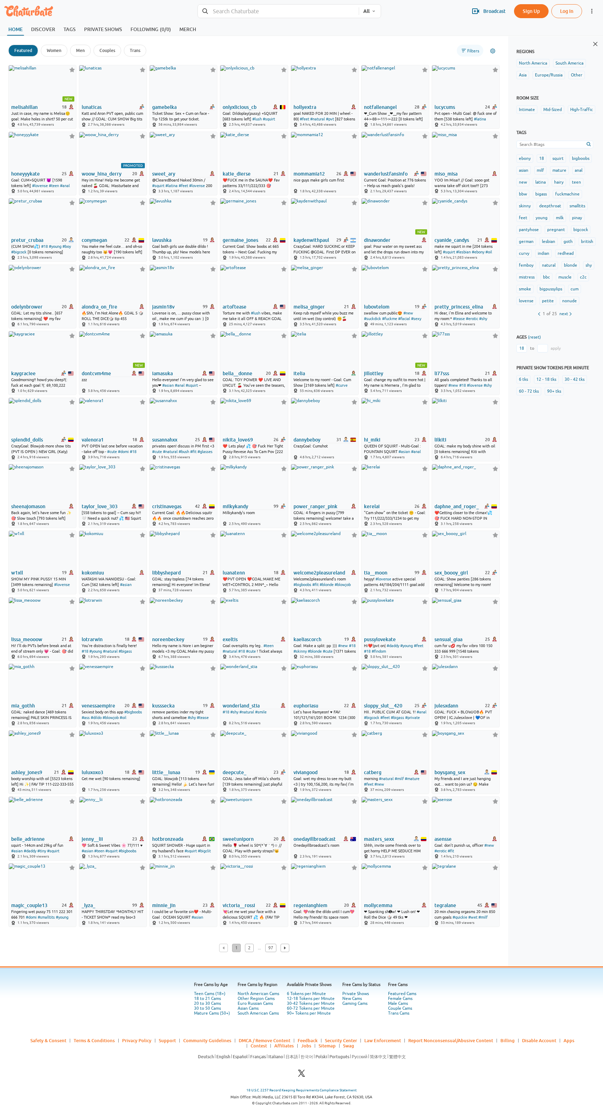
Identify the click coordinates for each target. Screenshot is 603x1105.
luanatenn (234, 573)
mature (559, 170)
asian (523, 170)
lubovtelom (376, 307)
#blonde (327, 585)
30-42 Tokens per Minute (311, 1003)
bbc (546, 277)
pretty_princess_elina (458, 307)
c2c (583, 277)
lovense (526, 300)
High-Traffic (581, 109)
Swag (348, 1045)
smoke (525, 289)
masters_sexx (379, 839)
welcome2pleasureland (319, 573)
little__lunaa (166, 772)
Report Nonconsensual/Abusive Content (450, 1040)
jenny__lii (92, 839)
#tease (459, 319)
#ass (86, 717)
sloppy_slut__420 (383, 706)
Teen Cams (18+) (209, 993)
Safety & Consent (48, 1040)
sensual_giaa (448, 639)
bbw (523, 194)
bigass (541, 194)
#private (412, 717)
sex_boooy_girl (451, 573)
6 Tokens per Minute (306, 993)
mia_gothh (23, 706)
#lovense (40, 186)
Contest (259, 1045)
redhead (566, 253)
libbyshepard (166, 573)
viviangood (305, 772)
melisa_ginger (309, 307)
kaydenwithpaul (311, 240)
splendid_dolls (27, 440)
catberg (372, 772)
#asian (168, 385)
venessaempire (98, 706)
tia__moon (375, 573)
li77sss (441, 373)
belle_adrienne (28, 839)
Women (54, 50)
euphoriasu (305, 706)
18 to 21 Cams (207, 998)
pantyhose (529, 229)
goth (568, 241)
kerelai (372, 506)
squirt (558, 158)
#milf (399, 779)
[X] (301, 1075)
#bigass (125, 651)
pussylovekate (380, 639)
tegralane (445, 905)
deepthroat (550, 205)
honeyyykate (25, 174)
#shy (483, 319)
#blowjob (343, 585)
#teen (54, 186)
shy (589, 265)
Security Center (341, 1040)
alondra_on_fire (99, 307)
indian (543, 253)
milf (540, 170)
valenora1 (93, 440)
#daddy (393, 646)
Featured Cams (402, 993)
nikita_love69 (238, 440)
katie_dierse (237, 174)
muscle (565, 277)
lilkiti (440, 440)
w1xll (17, 573)
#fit (193, 452)
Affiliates (284, 1045)
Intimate (527, 109)
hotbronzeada (167, 839)
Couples (107, 50)
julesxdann (446, 706)
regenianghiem (310, 905)
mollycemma (378, 905)
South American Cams (258, 1013)
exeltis (230, 639)
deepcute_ (234, 772)
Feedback (308, 1040)
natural (549, 265)
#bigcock (19, 252)
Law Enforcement (382, 1040)
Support (167, 1040)
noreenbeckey (168, 639)
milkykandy (235, 506)
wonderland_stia (241, 706)
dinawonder (377, 240)
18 (541, 158)
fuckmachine (567, 194)
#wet (472, 917)
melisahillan (24, 107)
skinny (525, 205)
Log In (566, 11)
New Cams (352, 998)
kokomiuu (93, 573)
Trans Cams (398, 1013)
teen (576, 182)
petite (548, 300)
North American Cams (258, 993)
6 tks (523, 379)
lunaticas (92, 107)
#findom (379, 651)
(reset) (534, 337)
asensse (443, 839)
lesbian (548, 241)
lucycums (444, 107)
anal (578, 170)
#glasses (205, 452)
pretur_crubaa (27, 240)
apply (556, 348)
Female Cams (400, 998)
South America (569, 63)
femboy (526, 265)
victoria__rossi (239, 905)
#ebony (478, 252)
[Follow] (72, 69)
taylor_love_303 (100, 506)
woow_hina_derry (101, 174)
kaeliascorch (307, 639)
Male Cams (398, 1003)
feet (523, 217)
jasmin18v (163, 307)
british (587, 241)
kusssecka (163, 706)
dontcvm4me (96, 373)
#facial (404, 319)
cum (575, 289)
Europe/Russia (549, 75)
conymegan (94, 240)
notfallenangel (380, 107)
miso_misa (445, 174)
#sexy (416, 319)
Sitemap (327, 1045)
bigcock (580, 229)
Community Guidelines (207, 1040)
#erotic (472, 319)
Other (576, 75)
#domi (123, 452)
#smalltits (46, 917)
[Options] (493, 51)
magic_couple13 (29, 905)
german (526, 241)
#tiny (41, 851)
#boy (66, 246)
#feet (304, 119)
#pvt (330, 119)
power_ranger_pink (315, 506)
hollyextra (304, 107)
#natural (317, 119)
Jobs (306, 1045)
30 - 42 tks (575, 379)
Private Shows (355, 993)
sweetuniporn (238, 839)
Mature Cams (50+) (212, 1013)
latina (540, 182)
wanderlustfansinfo (386, 174)
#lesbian (463, 252)
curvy (524, 253)
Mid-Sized (552, 109)
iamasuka (162, 373)
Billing (507, 1040)
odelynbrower (27, 307)
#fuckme (389, 319)
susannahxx (164, 440)
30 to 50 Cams (207, 1008)
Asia (523, 75)
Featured (23, 50)
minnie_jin (164, 905)
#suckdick (372, 319)
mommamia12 (309, 174)
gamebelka (164, 107)
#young (55, 246)
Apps (569, 1040)
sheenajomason (28, 506)
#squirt (269, 119)
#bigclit (204, 851)
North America (533, 63)
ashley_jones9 (26, 772)
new (523, 182)
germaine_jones (240, 240)
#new (408, 313)
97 (270, 947)
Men (80, 50)
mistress (527, 277)
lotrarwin (92, 639)
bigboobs (580, 158)
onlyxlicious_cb (239, 107)
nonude (569, 300)
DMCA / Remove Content (264, 1040)
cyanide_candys (451, 240)
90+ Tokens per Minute (309, 1013)
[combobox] (278, 11)
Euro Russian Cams (255, 1003)
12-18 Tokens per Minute (311, 998)
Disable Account (539, 1040)
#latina (480, 119)
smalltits (577, 205)
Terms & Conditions (94, 1040)
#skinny (300, 651)
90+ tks (554, 391)
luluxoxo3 (92, 772)
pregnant (556, 229)
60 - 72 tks (529, 391)
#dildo (96, 717)
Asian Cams (248, 1008)
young (542, 217)
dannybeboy (306, 440)
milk (560, 217)
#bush (184, 452)
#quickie (460, 917)
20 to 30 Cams (207, 1003)
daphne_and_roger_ (456, 506)
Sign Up (531, 11)
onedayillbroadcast (314, 839)
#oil (488, 252)
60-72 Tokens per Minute (311, 1008)
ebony (525, 158)
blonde (570, 265)
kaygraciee (23, 373)
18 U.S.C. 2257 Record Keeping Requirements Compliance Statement (301, 1090)
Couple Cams (400, 1008)
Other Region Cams (256, 998)
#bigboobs (302, 585)
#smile (261, 712)
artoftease (234, 307)
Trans (135, 50)
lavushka (161, 240)
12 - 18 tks (546, 379)
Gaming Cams (354, 1003)
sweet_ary (163, 174)
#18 (44, 246)
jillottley (373, 373)
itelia (299, 373)
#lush (257, 119)
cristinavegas (166, 506)
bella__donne (237, 373)
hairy (559, 182)
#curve (342, 385)
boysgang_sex (449, 772)
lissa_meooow (26, 639)
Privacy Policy (136, 1040)
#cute (112, 452)
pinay (577, 217)
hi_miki (372, 440)
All (366, 11)
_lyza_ (88, 905)
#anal (65, 186)
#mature (412, 779)
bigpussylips (550, 289)
